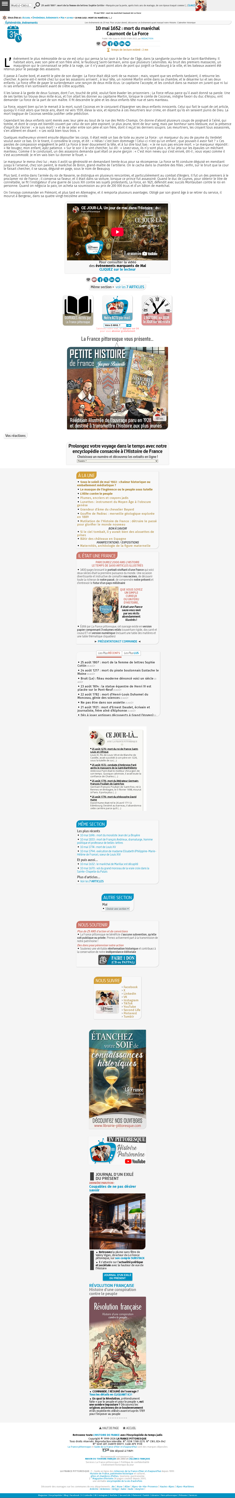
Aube (123, 1489)
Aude (130, 1489)
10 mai (69, 17)
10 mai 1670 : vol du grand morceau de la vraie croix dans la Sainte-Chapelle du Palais (113, 869)
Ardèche (94, 1489)
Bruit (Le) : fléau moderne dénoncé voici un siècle (117, 678)
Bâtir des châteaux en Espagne (103, 539)
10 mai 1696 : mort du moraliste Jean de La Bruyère (110, 835)
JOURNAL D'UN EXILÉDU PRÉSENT (117, 1277)
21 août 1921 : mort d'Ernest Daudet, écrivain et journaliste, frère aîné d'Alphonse (113, 709)
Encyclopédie (55, 1495)
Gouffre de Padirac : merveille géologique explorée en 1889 (116, 515)
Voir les (92, 881)
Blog (66, 1495)
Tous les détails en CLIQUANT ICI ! (110, 1394)
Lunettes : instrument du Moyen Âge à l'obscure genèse (114, 503)
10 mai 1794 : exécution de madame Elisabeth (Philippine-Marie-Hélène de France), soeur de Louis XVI (116, 852)
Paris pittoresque (169, 1495)
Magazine (42, 1495)
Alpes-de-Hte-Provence (145, 1486)
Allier (127, 1486)
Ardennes (105, 1489)
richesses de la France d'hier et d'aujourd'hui (137, 1471)
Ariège (115, 1489)
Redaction (147, 38)
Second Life (132, 1010)
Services (193, 1495)
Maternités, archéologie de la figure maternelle (115, 546)
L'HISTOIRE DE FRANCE (106, 1435)
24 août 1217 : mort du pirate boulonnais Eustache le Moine (118, 672)
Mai (62, 17)
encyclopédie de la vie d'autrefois (124, 1481)
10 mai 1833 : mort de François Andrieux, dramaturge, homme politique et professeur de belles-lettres (115, 841)
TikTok (128, 1003)
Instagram (131, 1000)
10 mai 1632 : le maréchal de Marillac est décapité (109, 864)
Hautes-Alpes (167, 1486)
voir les (130, 286)
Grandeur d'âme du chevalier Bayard (107, 509)
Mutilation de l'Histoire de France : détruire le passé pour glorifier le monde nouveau (117, 522)
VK (125, 997)
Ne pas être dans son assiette (103, 702)
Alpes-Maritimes (185, 1486)
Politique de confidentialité (135, 1462)
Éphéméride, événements (45, 17)
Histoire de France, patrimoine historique (111, 1473)
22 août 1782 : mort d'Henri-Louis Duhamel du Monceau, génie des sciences (112, 696)
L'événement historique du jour (117, 1464)
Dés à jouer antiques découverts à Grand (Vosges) (117, 715)
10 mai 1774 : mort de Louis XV (98, 847)
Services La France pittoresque (102, 1462)
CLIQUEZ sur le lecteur (117, 269)
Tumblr (129, 1017)
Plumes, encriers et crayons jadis (104, 498)
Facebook (131, 987)
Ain (113, 1486)
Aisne (119, 1486)
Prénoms (183, 1495)
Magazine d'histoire (103, 1478)
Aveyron (139, 1489)
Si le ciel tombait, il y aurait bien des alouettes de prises (115, 533)
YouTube (130, 1007)
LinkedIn (130, 994)
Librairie (155, 1495)
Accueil (26, 17)
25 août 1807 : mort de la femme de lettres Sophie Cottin (116, 664)
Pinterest (130, 1013)
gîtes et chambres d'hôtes (105, 1476)
